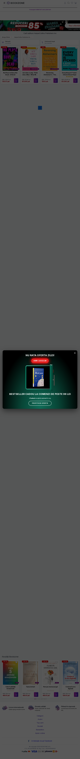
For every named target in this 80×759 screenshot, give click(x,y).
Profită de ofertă (40, 403)
